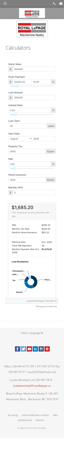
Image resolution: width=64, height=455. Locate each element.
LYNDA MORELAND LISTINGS (35, 415)
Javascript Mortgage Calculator (40, 301)
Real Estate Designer (37, 427)
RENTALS (40, 420)
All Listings (13, 415)
